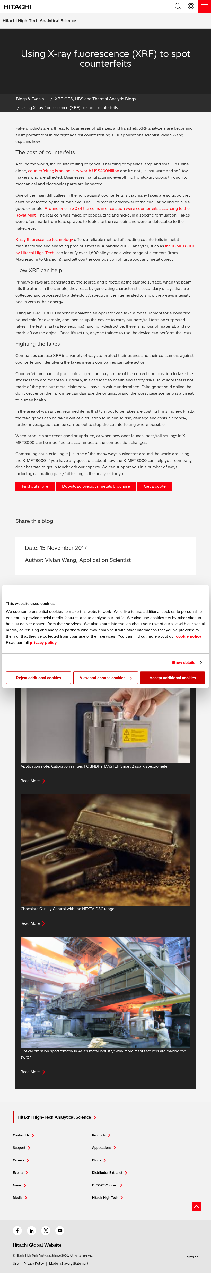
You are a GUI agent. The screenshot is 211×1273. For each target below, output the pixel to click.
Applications (101, 1148)
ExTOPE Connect (105, 1185)
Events (18, 1173)
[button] (191, 6)
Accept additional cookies (173, 678)
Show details (183, 662)
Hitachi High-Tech (105, 1198)
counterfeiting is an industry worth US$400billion (73, 170)
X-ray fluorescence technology (44, 239)
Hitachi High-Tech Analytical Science (39, 20)
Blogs (96, 1160)
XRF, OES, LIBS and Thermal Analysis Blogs (95, 98)
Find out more (35, 486)
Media (17, 1198)
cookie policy (188, 636)
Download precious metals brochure (96, 486)
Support (19, 1148)
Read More (30, 781)
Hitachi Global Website (37, 1245)
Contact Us (21, 1135)
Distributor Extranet (107, 1173)
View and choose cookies (102, 678)
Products (99, 1135)
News (17, 1185)
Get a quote (155, 486)
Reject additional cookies (38, 678)
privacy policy (43, 642)
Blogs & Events (30, 98)
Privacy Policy (34, 1264)
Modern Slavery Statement (68, 1264)
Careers (18, 1160)
